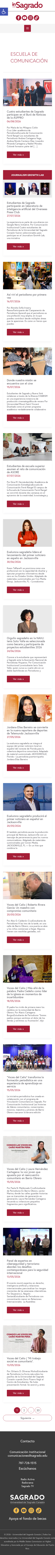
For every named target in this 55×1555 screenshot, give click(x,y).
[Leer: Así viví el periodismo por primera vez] (27, 275)
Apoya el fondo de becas (27, 1518)
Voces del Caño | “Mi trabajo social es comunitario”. (24, 1359)
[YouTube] (24, 17)
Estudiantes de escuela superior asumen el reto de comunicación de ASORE (26, 469)
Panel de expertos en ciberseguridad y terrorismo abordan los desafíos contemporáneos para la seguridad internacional (27, 1267)
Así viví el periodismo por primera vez (26, 296)
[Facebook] (18, 17)
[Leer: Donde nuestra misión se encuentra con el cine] (27, 361)
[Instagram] (30, 17)
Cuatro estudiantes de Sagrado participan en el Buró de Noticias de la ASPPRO (26, 114)
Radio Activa (27, 1479)
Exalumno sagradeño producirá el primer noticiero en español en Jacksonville (27, 819)
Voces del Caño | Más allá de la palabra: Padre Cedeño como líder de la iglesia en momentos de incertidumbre (27, 992)
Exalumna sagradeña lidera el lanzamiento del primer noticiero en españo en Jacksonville (26, 555)
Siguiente (27, 1418)
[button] (4, 12)
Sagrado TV (27, 1486)
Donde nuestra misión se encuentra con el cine (21, 381)
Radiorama (27, 1482)
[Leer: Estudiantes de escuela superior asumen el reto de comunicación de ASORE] (27, 446)
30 (38, 1410)
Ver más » (19, 155)
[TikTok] (36, 17)
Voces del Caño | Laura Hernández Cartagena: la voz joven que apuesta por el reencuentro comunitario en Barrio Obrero (27, 1173)
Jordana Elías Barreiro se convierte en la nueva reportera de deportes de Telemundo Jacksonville (27, 730)
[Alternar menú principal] (27, 28)
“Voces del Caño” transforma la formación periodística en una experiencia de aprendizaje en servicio (25, 1081)
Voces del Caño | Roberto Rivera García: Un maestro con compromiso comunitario (26, 908)
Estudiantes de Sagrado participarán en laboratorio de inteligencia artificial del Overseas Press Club (27, 207)
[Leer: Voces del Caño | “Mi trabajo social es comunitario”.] (27, 1338)
